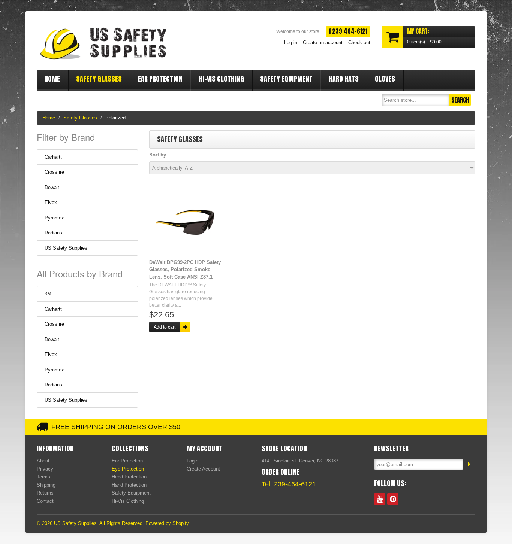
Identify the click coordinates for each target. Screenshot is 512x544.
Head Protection (129, 477)
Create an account (323, 42)
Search (460, 99)
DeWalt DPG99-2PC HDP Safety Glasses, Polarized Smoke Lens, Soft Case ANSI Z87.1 (185, 269)
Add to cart (164, 327)
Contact (45, 501)
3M (48, 294)
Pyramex (54, 218)
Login (192, 461)
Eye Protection (128, 469)
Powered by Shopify (167, 523)
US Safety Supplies (66, 248)
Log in (290, 42)
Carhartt (53, 157)
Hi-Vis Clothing (221, 79)
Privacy (45, 469)
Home (52, 79)
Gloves (385, 79)
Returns (45, 493)
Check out (359, 42)
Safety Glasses (99, 79)
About (43, 461)
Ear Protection (160, 79)
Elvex (51, 202)
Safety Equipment (286, 79)
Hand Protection (129, 485)
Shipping (46, 485)
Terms (43, 477)
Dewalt (52, 187)
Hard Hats (344, 79)
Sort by (157, 155)
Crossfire (54, 172)
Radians (53, 232)
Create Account (203, 469)
